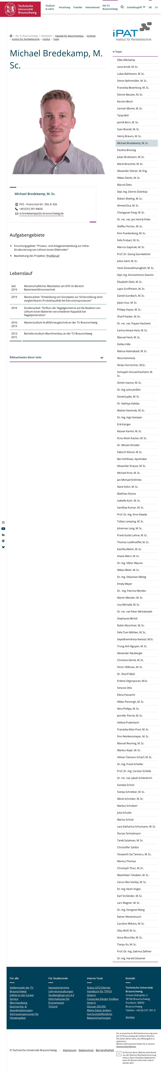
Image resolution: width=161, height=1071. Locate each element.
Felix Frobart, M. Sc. (128, 240)
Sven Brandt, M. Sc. (128, 129)
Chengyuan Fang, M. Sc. (131, 212)
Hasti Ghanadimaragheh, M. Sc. (135, 268)
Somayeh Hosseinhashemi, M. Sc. (135, 373)
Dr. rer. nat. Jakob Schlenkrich (134, 778)
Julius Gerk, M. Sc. (127, 261)
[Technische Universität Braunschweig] (20, 9)
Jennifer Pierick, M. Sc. (130, 715)
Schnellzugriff (134, 7)
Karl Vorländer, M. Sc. (129, 896)
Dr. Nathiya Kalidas (128, 403)
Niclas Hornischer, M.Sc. (131, 365)
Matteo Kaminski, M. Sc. (131, 410)
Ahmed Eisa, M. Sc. (128, 205)
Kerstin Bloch (125, 101)
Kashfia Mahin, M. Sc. (129, 549)
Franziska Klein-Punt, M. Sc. (133, 729)
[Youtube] (3, 529)
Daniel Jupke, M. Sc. (128, 396)
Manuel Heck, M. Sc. (128, 337)
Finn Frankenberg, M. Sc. (131, 233)
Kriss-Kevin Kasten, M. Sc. (132, 438)
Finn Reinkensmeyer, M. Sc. (133, 736)
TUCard (52, 1006)
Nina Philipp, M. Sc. (128, 708)
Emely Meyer (124, 584)
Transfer (77, 7)
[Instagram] (3, 523)
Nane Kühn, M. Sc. (127, 486)
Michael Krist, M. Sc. (128, 473)
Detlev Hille (123, 344)
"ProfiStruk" (53, 256)
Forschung (64, 7)
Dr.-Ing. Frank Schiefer (130, 764)
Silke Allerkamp (126, 60)
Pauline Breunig (126, 150)
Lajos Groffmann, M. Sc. (131, 288)
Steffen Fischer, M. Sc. (130, 226)
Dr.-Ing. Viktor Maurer (130, 563)
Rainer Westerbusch (129, 916)
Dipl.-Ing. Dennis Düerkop (132, 191)
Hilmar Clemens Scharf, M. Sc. (134, 757)
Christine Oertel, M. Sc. (130, 660)
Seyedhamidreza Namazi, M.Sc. (135, 639)
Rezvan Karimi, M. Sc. (129, 431)
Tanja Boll (123, 115)
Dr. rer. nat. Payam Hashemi (134, 323)
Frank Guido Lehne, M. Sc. (132, 535)
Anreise (130, 1017)
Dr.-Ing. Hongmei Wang (131, 909)
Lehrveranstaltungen (60, 991)
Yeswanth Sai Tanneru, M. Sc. (134, 854)
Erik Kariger (124, 424)
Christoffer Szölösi (128, 847)
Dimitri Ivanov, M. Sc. (129, 382)
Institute (91, 35)
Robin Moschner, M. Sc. (131, 625)
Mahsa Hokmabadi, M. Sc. (132, 351)
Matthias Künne (126, 493)
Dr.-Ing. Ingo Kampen (129, 417)
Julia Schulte (124, 812)
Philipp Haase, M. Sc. (129, 309)
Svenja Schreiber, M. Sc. (131, 792)
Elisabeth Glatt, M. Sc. (129, 282)
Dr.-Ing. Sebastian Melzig (131, 577)
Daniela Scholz (125, 785)
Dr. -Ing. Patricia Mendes (131, 590)
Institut (46, 39)
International (92, 7)
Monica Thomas (126, 861)
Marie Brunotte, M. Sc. (130, 164)
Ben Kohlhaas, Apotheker (132, 459)
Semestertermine (58, 987)
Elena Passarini (126, 695)
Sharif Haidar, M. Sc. (129, 316)
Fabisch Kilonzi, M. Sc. (129, 452)
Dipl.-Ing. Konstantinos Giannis (135, 275)
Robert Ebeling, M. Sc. (130, 198)
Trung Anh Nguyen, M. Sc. (132, 646)
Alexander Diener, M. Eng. (132, 171)
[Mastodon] (3, 541)
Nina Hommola (126, 358)
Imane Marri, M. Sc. (128, 556)
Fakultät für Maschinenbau (69, 35)
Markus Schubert (127, 805)
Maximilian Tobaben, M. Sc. (133, 875)
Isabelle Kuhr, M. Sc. (129, 500)
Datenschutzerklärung (126, 1046)
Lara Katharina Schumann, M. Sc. (136, 826)
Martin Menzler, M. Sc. (130, 597)
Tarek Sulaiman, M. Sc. (130, 840)
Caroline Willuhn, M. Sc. (131, 923)
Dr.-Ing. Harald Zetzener (131, 958)
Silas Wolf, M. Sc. (126, 930)
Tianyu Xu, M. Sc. (127, 944)
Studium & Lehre (50, 7)
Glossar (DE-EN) (96, 1006)
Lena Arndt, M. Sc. (127, 67)
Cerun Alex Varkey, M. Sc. (132, 882)
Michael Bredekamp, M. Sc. (133, 143)
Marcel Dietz (124, 184)
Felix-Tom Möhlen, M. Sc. (131, 632)
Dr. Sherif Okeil (126, 674)
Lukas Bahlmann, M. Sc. (131, 73)
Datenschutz (86, 1050)
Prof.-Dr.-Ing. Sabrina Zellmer (134, 951)
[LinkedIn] (3, 535)
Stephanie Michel (127, 618)
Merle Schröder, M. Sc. (130, 799)
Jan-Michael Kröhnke (129, 480)
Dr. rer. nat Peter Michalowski (134, 611)
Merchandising (18, 1002)
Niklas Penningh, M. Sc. (130, 701)
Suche (122, 7)
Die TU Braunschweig (110, 7)
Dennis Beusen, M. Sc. (130, 94)
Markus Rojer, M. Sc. (129, 750)
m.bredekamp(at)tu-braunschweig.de (41, 213)
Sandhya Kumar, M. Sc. (130, 507)
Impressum (69, 1050)
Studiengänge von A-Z (61, 995)
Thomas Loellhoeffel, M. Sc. (133, 542)
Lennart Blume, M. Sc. (130, 108)
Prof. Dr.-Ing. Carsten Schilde (134, 771)
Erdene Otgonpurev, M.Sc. (132, 681)
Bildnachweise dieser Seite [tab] (25, 357)
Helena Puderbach (128, 722)
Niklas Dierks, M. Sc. (128, 178)
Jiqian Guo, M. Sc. (127, 302)
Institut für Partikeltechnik (25, 39)
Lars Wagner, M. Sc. (128, 903)
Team (56, 39)
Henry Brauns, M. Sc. (129, 136)
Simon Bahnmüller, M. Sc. (132, 80)
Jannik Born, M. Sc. (128, 122)
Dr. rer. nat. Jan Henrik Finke (133, 219)
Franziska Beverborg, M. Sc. (133, 87)
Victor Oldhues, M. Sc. (130, 667)
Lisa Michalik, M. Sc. (128, 604)
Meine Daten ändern (99, 1010)
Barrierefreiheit (105, 1050)
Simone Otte (124, 688)
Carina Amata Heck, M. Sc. (132, 330)
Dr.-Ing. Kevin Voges (129, 889)
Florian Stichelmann (129, 833)
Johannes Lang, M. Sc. (129, 528)
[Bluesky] (3, 547)
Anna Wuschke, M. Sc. (130, 937)
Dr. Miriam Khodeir (128, 445)
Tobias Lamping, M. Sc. (130, 521)
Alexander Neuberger (130, 653)
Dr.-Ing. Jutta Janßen (129, 389)
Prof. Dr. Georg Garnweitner (134, 254)
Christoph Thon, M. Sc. (130, 868)
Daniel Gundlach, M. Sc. (131, 295)
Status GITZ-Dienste (98, 987)
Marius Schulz (125, 819)
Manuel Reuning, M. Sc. (130, 743)
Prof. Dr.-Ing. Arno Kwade (132, 514)
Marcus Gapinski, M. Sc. (131, 247)
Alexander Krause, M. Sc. (131, 466)
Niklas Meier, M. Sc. (128, 570)
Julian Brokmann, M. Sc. (131, 157)
